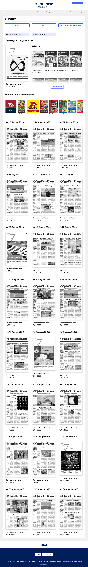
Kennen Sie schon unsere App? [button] (70, 25)
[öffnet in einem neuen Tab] (38, 59)
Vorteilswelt (61, 12)
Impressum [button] (57, 561)
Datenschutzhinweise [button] (67, 561)
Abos (38, 12)
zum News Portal (77, 3)
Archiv (17, 25)
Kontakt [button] (45, 561)
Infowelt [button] (51, 561)
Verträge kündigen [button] (25, 561)
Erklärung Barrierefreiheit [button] (12, 561)
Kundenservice (26, 12)
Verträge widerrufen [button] (37, 561)
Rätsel (44, 25)
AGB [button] (75, 561)
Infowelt (72, 12)
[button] (4, 12)
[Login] (81, 12)
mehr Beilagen (57, 86)
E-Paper (48, 12)
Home (14, 12)
